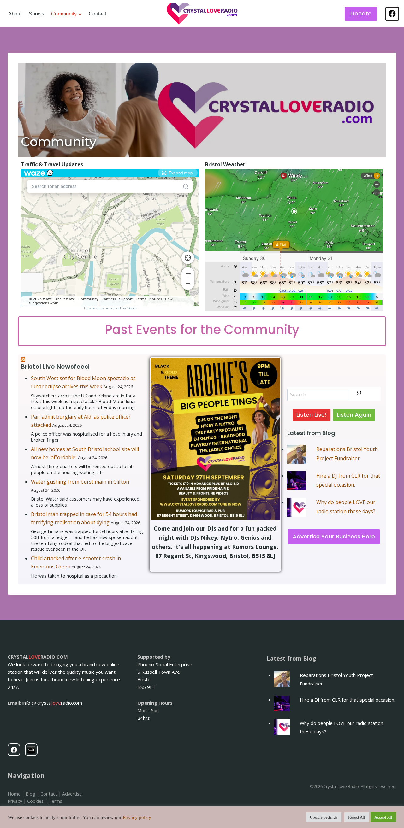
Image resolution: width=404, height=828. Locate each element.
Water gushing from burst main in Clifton (80, 481)
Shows (36, 13)
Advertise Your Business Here (334, 536)
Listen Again (354, 415)
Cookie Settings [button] (323, 817)
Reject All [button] (356, 817)
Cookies (35, 801)
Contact (97, 13)
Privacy (15, 801)
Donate (360, 13)
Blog (30, 794)
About (14, 13)
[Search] (358, 394)
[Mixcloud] (31, 749)
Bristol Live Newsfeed (55, 366)
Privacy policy (137, 817)
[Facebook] (392, 14)
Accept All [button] (383, 817)
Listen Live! (311, 415)
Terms (55, 801)
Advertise (72, 794)
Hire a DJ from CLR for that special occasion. (347, 699)
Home (14, 794)
